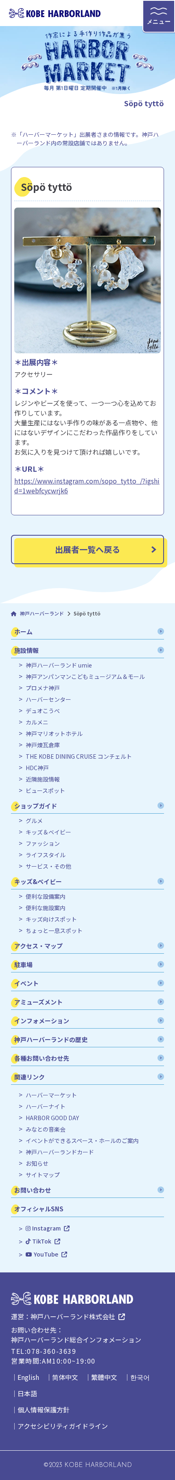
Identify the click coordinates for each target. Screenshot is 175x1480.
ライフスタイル (46, 855)
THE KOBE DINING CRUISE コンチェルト (79, 756)
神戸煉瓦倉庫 (43, 745)
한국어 (140, 1377)
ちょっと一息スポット (54, 931)
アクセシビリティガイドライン (63, 1426)
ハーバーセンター (48, 699)
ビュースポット (45, 791)
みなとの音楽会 (46, 1129)
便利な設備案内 (46, 896)
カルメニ (37, 722)
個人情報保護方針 (44, 1409)
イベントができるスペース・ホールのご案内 (82, 1141)
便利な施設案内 (46, 908)
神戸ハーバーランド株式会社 (73, 1316)
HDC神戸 (37, 768)
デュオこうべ (43, 711)
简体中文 (65, 1377)
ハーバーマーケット (51, 1095)
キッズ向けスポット (51, 919)
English (28, 1377)
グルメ (34, 821)
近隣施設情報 (43, 779)
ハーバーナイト (46, 1106)
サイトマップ (43, 1175)
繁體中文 (104, 1377)
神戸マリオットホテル (54, 734)
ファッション (43, 843)
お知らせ (37, 1163)
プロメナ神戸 (43, 688)
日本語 (27, 1393)
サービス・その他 (48, 866)
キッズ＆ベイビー (48, 832)
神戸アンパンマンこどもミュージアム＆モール (85, 677)
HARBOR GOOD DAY (52, 1118)
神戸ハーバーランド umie (59, 665)
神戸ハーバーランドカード (60, 1152)
